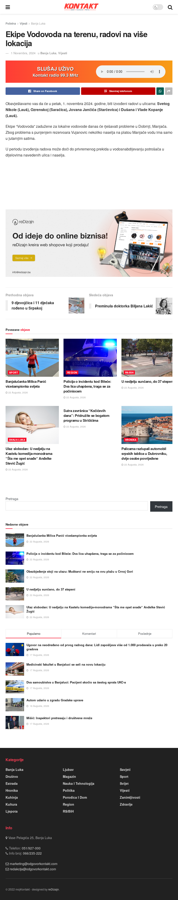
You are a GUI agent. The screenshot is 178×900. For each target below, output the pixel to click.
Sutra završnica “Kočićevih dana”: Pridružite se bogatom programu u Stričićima (86, 415)
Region (72, 372)
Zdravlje (126, 804)
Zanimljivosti (130, 797)
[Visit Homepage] (81, 6)
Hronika (131, 439)
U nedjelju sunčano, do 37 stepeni (147, 381)
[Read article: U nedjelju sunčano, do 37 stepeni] (148, 358)
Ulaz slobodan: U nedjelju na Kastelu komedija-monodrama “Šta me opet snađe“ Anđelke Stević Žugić (29, 456)
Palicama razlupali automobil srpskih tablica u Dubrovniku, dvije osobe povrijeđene (144, 453)
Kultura (11, 804)
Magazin (69, 776)
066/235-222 (32, 853)
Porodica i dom (75, 797)
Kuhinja (12, 797)
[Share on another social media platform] (168, 91)
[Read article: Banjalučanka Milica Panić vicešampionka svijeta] (32, 358)
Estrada (12, 783)
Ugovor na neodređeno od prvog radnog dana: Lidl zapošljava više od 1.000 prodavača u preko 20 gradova (96, 647)
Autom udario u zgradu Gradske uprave (54, 700)
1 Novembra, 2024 (23, 53)
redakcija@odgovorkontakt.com (33, 869)
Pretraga (12, 498)
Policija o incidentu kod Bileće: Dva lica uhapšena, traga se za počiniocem (87, 386)
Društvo (12, 776)
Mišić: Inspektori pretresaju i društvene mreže (59, 718)
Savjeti (125, 769)
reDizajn (53, 889)
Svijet (124, 783)
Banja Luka (38, 23)
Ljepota (12, 811)
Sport (13, 372)
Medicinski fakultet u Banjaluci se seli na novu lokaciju (65, 664)
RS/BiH (129, 372)
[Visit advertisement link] (89, 243)
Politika (69, 790)
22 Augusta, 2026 (18, 392)
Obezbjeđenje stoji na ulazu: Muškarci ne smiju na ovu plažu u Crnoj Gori (79, 571)
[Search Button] (170, 7)
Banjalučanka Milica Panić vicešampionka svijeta (26, 384)
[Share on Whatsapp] (160, 91)
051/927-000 (31, 848)
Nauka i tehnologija (78, 783)
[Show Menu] (8, 7)
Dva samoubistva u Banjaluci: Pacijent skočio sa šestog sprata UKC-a (76, 682)
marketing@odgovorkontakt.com (33, 863)
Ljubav (68, 769)
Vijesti (23, 23)
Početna (11, 23)
